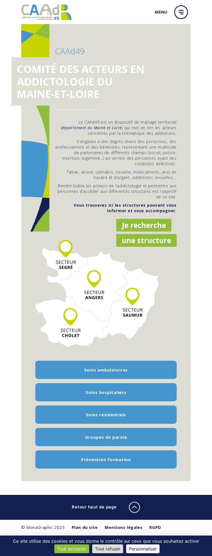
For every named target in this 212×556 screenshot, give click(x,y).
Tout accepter (71, 549)
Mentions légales (124, 527)
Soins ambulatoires (106, 370)
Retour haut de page (95, 507)
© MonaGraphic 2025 (43, 527)
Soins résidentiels (106, 414)
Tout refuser (107, 549)
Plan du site (85, 527)
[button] (182, 12)
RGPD (155, 527)
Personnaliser (143, 549)
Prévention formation (106, 459)
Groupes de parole (106, 437)
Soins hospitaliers (106, 392)
